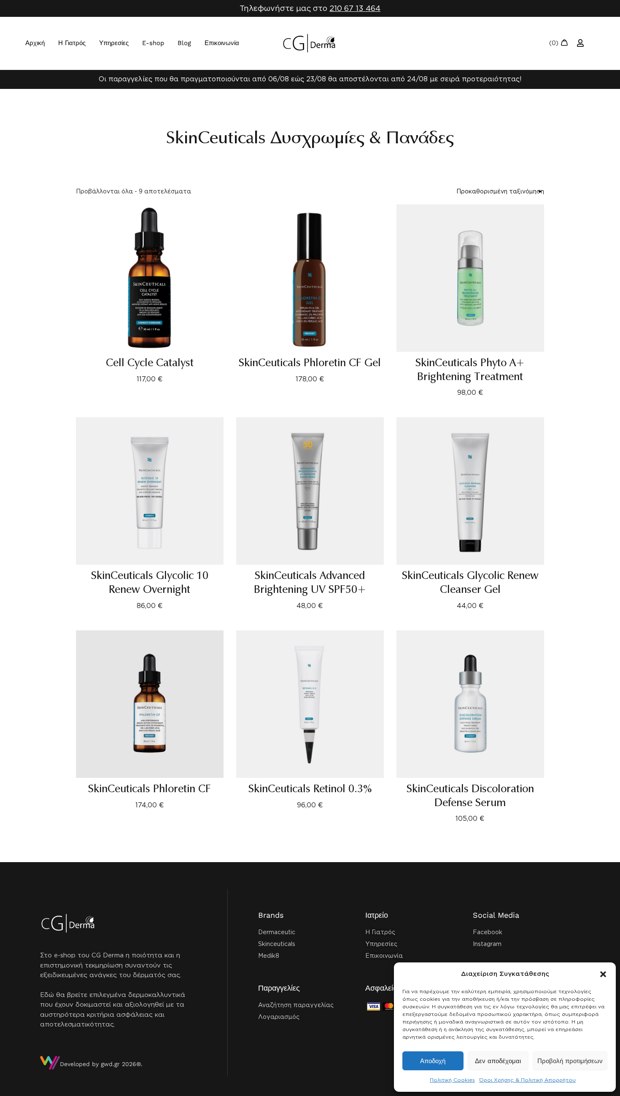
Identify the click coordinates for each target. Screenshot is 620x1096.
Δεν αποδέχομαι (498, 1061)
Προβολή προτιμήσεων (570, 1061)
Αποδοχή (432, 1061)
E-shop (153, 43)
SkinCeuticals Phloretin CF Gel (310, 362)
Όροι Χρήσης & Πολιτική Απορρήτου (527, 1080)
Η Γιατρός (72, 43)
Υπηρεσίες (114, 43)
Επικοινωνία (222, 43)
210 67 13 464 (354, 8)
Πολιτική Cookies (452, 1080)
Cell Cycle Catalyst (150, 362)
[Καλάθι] (558, 43)
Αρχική (35, 43)
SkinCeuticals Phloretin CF (149, 788)
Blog (184, 43)
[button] (603, 974)
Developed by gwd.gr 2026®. (101, 1064)
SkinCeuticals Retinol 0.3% (310, 788)
